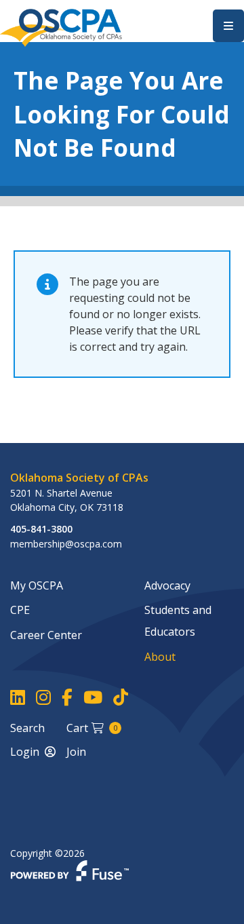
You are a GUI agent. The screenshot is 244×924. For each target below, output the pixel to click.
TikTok (120, 697)
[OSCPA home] (61, 26)
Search (27, 727)
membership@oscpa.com (66, 543)
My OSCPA (36, 585)
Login (24, 751)
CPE (20, 609)
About (160, 656)
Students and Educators (177, 620)
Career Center (46, 635)
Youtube (92, 697)
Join (76, 751)
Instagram (43, 697)
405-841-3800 (41, 528)
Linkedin (17, 697)
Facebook (67, 697)
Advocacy (167, 585)
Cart (91, 727)
